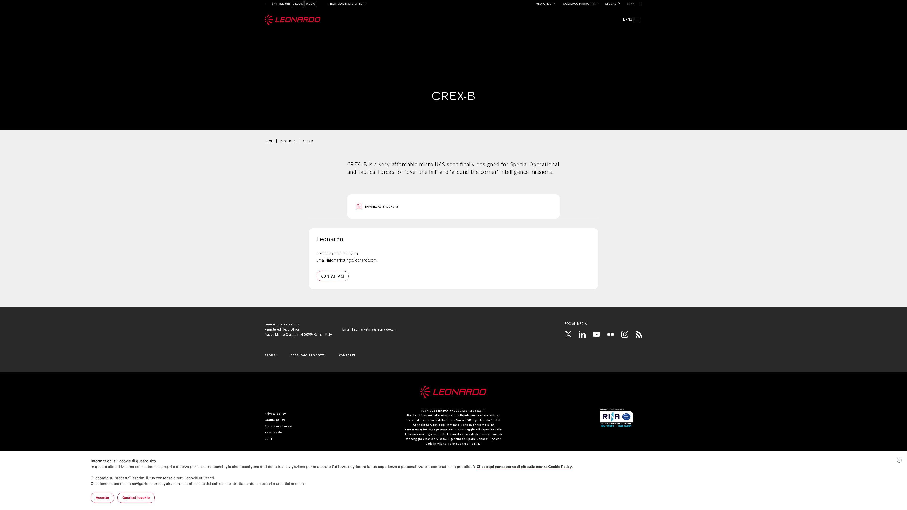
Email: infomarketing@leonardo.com (347, 261)
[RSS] (638, 334)
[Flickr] (610, 334)
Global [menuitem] (271, 355)
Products (288, 141)
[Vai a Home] (453, 392)
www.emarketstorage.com (426, 429)
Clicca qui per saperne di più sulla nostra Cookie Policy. (525, 466)
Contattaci (332, 276)
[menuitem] (546, 4)
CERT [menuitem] (269, 439)
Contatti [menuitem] (347, 355)
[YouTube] (596, 334)
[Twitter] (568, 334)
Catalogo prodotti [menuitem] (308, 355)
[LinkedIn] (582, 334)
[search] (640, 4)
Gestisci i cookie (136, 498)
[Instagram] (624, 334)
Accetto (102, 498)
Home (269, 141)
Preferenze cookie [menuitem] (279, 426)
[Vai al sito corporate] (293, 20)
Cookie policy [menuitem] (275, 420)
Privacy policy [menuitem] (275, 413)
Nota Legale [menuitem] (273, 432)
